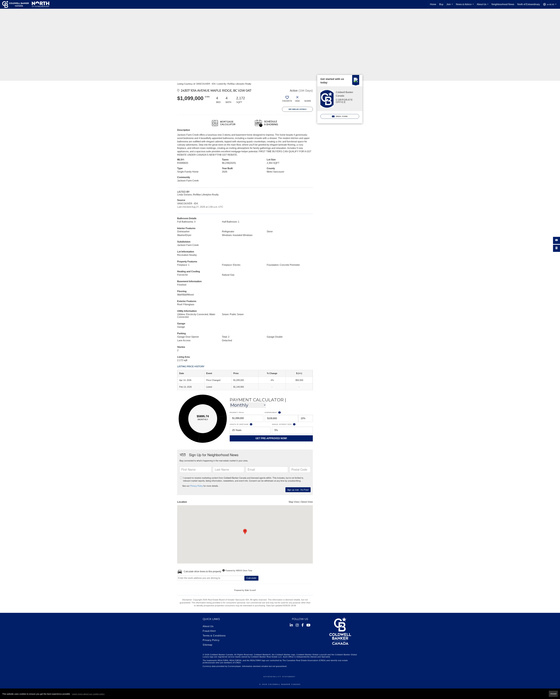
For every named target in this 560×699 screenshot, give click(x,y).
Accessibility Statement (280, 676)
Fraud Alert (209, 631)
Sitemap (207, 645)
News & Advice (465, 6)
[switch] (287, 100)
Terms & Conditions (214, 635)
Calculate (251, 578)
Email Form (341, 116)
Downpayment (282, 412)
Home (433, 4)
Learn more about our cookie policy (88, 694)
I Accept (553, 694)
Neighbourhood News (502, 4)
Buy (441, 4)
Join (450, 6)
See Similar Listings (297, 109)
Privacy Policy (211, 640)
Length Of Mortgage (250, 424)
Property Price (237, 412)
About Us (483, 6)
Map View (294, 502)
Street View (307, 502)
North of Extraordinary (528, 4)
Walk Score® (250, 590)
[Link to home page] (25, 4)
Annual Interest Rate (292, 424)
